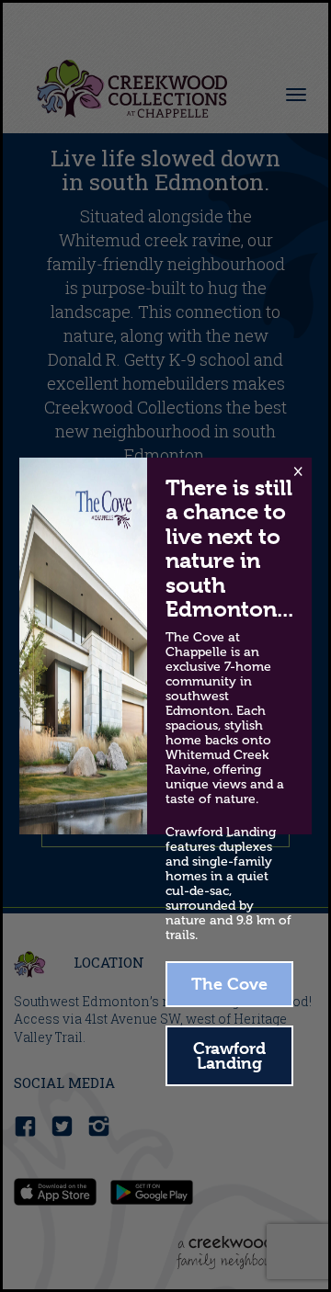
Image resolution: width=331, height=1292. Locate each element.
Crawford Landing (229, 1055)
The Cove (229, 983)
